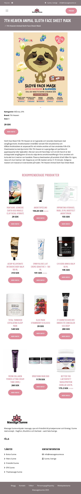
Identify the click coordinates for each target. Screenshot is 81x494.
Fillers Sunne (11, 459)
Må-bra (17, 112)
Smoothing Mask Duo (40, 376)
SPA (22, 112)
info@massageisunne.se (67, 3)
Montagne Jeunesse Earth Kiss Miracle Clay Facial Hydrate (15, 210)
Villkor (31, 485)
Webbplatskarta (63, 485)
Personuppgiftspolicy (45, 485)
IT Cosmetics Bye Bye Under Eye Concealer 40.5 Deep (66, 323)
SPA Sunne (10, 467)
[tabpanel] (40, 68)
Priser (71, 11)
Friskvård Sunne (12, 463)
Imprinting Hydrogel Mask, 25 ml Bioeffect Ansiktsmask (66, 210)
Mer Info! (11, 132)
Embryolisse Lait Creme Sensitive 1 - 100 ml (40, 266)
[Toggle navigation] (7, 11)
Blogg (13, 485)
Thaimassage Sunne (14, 472)
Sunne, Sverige (52, 3)
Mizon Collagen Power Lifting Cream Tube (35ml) (15, 379)
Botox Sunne (11, 454)
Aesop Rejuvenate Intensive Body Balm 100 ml (15, 266)
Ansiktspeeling (40, 207)
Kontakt (22, 485)
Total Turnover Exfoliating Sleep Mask (15, 323)
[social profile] (12, 3)
